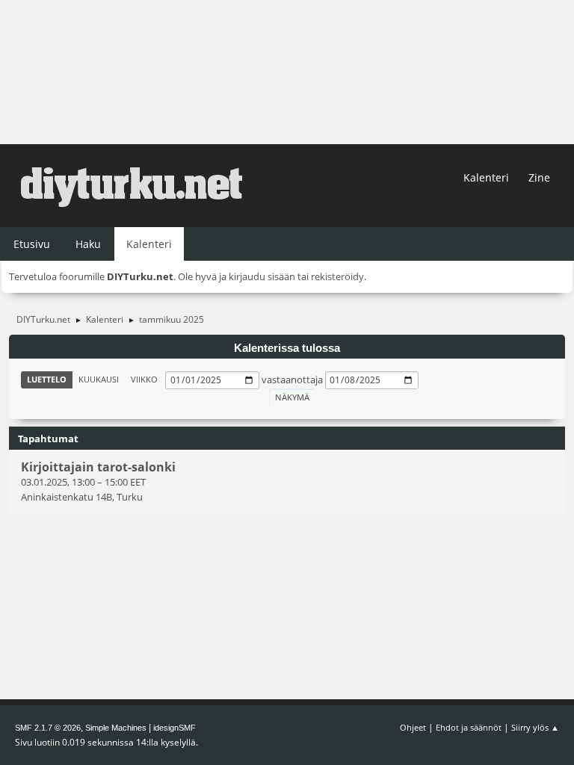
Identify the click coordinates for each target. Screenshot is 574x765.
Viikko (144, 379)
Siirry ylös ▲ (535, 727)
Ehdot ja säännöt (469, 727)
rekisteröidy (337, 276)
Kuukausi (98, 379)
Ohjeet (413, 727)
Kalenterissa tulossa (287, 348)
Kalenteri (486, 177)
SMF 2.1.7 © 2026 (48, 727)
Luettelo (47, 379)
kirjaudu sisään (262, 276)
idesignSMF (174, 727)
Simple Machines (115, 727)
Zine (539, 177)
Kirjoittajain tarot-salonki (98, 467)
